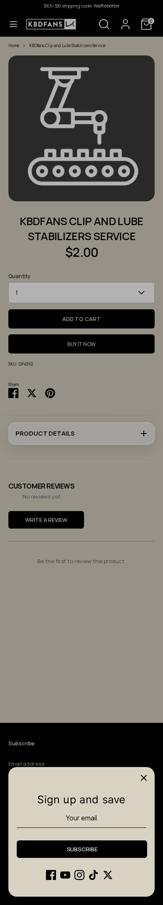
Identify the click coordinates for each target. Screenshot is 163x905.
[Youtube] (65, 875)
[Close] (144, 778)
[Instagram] (79, 875)
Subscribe (82, 849)
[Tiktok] (94, 875)
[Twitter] (108, 875)
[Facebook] (51, 875)
